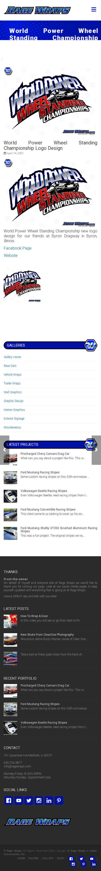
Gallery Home (12, 357)
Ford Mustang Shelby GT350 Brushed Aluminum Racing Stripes (59, 529)
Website (11, 255)
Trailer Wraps (12, 383)
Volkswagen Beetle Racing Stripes (44, 491)
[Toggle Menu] (93, 9)
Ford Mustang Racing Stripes (40, 472)
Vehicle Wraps (13, 374)
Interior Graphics (14, 410)
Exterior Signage (14, 418)
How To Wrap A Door (34, 616)
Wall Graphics (13, 392)
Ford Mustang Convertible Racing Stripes (48, 509)
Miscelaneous (12, 427)
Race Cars (10, 366)
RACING (34, 858)
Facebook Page (18, 248)
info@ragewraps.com (17, 766)
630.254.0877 (13, 762)
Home (5, 54)
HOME (21, 858)
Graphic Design (14, 401)
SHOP (60, 858)
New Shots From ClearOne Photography (47, 634)
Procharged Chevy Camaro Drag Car (45, 454)
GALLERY (48, 858)
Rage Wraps (14, 850)
